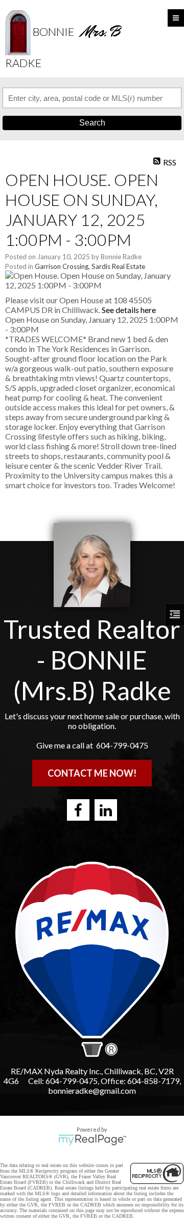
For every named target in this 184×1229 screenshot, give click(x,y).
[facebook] (78, 810)
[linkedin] (106, 810)
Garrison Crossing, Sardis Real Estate (90, 266)
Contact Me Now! (92, 773)
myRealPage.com (92, 1140)
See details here (129, 310)
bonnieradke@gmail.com (92, 1090)
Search (92, 122)
